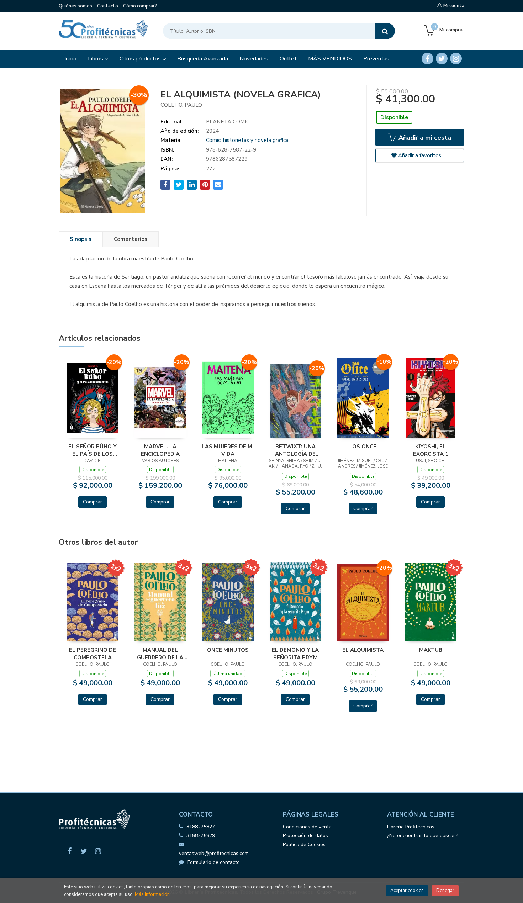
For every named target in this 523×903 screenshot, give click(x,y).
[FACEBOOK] (427, 58)
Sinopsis (80, 239)
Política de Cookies (304, 844)
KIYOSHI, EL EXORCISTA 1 (430, 450)
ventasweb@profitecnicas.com (214, 853)
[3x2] (92, 601)
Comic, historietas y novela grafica (247, 140)
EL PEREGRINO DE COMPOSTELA (92, 653)
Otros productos (141, 59)
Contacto (107, 6)
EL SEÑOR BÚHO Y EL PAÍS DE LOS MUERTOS (92, 450)
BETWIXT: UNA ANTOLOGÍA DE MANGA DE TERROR (295, 450)
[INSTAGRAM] (456, 58)
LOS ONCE (362, 446)
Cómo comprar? (140, 6)
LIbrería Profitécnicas (410, 826)
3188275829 (200, 835)
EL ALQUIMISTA (363, 650)
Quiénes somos (75, 6)
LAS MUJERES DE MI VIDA (228, 450)
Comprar (92, 501)
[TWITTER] (442, 58)
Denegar (445, 890)
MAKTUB (430, 650)
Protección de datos (305, 835)
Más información (152, 894)
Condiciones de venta (307, 826)
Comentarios (130, 239)
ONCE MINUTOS (228, 650)
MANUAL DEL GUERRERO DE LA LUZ (160, 653)
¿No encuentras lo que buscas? (422, 835)
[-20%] (92, 397)
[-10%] (363, 397)
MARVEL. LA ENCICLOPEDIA (160, 450)
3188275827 (200, 826)
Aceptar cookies (407, 890)
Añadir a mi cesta (424, 137)
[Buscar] (385, 31)
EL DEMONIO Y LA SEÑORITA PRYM (295, 653)
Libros (96, 59)
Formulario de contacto (213, 862)
